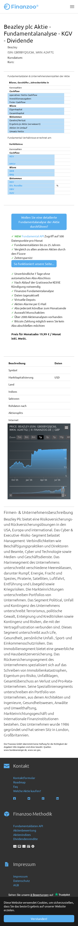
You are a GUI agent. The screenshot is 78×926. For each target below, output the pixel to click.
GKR (11, 170)
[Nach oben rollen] (70, 917)
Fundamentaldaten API (28, 826)
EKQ (11, 174)
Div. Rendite (15, 185)
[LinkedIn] (57, 798)
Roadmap (19, 782)
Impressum (20, 876)
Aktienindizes (22, 834)
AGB (16, 885)
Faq (15, 786)
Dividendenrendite (25, 839)
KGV (11, 181)
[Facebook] (14, 798)
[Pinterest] (43, 798)
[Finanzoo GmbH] (22, 6)
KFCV (12, 163)
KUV (11, 192)
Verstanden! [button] (39, 919)
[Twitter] (29, 798)
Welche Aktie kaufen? (27, 791)
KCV (11, 156)
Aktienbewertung (24, 830)
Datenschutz (21, 880)
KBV (11, 189)
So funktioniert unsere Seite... (34, 264)
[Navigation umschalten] (72, 6)
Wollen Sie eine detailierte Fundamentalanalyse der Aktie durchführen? (39, 221)
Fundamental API (33, 236)
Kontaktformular (24, 778)
